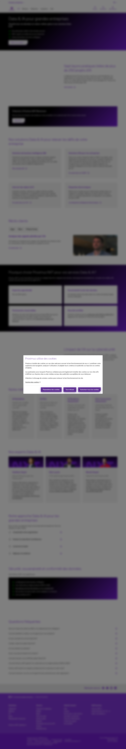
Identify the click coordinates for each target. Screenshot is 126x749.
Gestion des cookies (32, 382)
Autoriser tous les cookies (89, 389)
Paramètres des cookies (51, 389)
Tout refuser (69, 389)
